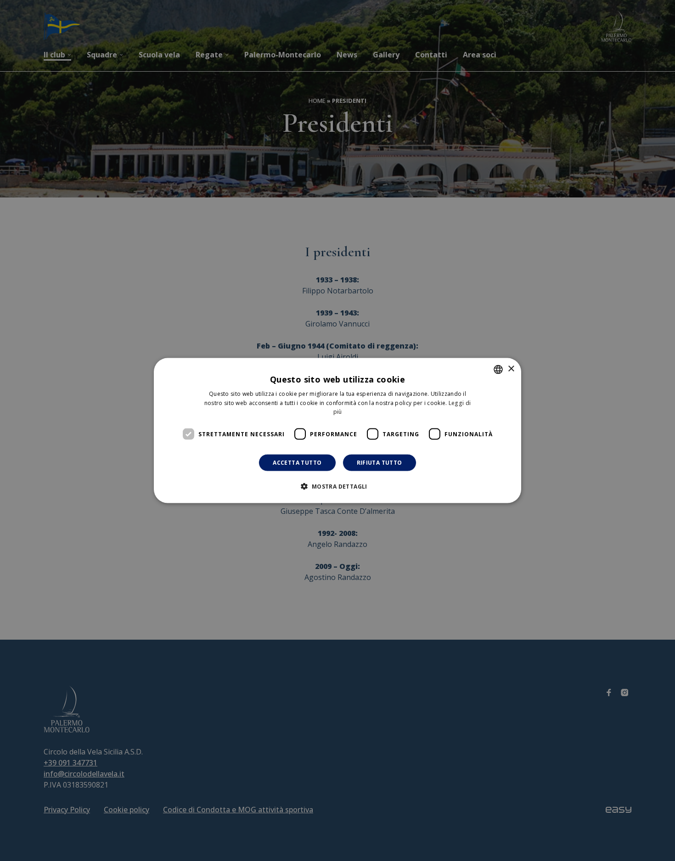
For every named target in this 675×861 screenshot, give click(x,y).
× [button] (510, 369)
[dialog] (337, 430)
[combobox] (498, 369)
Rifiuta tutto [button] (379, 463)
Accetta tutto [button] (297, 463)
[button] (337, 486)
